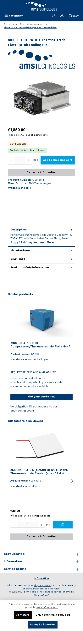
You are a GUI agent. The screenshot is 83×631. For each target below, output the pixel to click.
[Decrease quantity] (11, 160)
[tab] (41, 236)
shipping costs (42, 585)
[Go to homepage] (41, 6)
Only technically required (53, 615)
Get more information (42, 172)
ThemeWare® (41, 595)
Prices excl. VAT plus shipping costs (28, 135)
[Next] (72, 481)
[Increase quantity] (28, 160)
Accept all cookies (42, 624)
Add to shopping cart (57, 160)
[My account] (62, 16)
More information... (47, 607)
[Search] (53, 16)
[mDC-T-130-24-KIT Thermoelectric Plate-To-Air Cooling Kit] (41, 98)
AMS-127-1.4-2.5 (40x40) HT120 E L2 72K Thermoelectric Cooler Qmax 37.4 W (39, 472)
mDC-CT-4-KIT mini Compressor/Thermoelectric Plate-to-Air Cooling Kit (41, 345)
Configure (23, 615)
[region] (41, 98)
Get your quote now (41, 397)
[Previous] (11, 481)
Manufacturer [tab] (20, 250)
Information (41, 578)
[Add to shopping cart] (63, 524)
